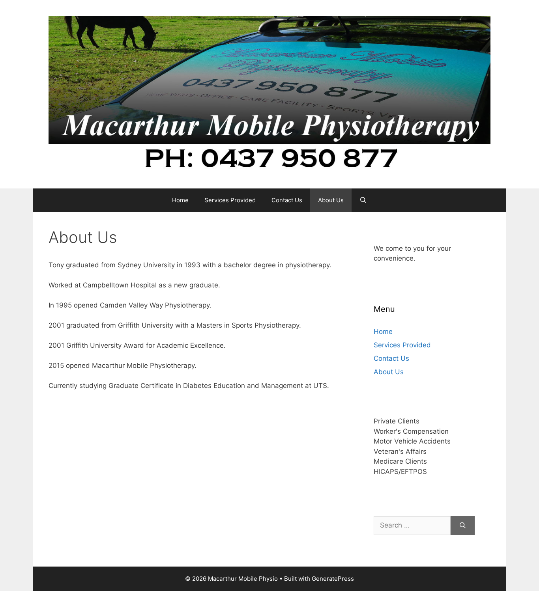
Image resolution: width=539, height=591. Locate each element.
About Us (331, 200)
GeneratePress (333, 578)
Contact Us (286, 200)
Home (180, 200)
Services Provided (230, 200)
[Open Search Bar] (363, 200)
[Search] (463, 525)
